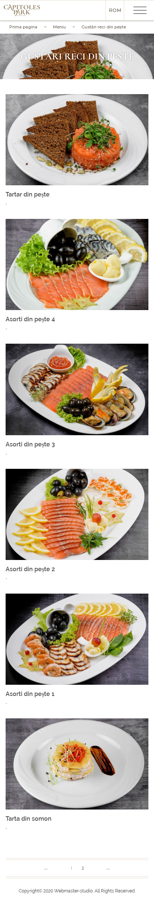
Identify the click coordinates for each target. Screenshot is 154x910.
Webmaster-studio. (73, 891)
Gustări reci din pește (103, 27)
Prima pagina (23, 27)
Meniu (59, 27)
